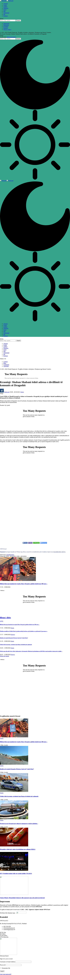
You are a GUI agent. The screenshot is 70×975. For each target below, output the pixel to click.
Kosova (13, 634)
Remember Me (6, 968)
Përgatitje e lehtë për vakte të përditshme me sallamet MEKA (17, 849)
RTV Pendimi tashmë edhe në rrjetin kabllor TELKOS (16, 873)
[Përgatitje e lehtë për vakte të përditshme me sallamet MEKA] (14, 846)
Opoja (22, 392)
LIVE (1, 621)
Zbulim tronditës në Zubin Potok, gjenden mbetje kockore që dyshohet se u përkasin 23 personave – (24, 631)
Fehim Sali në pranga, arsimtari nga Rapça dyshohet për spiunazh (16, 644)
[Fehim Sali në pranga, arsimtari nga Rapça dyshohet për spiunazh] (14, 791)
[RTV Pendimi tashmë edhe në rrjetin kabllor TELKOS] (14, 870)
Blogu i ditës (5, 617)
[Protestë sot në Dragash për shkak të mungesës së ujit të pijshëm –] (14, 818)
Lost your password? (5, 974)
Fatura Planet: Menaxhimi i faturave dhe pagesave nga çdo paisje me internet (22, 897)
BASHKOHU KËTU (59, 552)
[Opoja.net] (6, 0)
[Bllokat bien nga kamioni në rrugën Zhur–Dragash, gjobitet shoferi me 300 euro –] (18, 580)
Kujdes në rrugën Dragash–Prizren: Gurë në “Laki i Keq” (14, 638)
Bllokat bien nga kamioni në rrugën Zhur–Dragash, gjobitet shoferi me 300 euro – (23, 583)
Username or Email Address (7, 961)
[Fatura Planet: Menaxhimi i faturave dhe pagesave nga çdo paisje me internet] (14, 894)
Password (2, 965)
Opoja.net (6, 392)
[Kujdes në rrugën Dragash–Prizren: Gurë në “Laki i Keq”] (14, 764)
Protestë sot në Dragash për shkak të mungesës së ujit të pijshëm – (19, 823)
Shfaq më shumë (11, 37)
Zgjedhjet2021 (10, 554)
